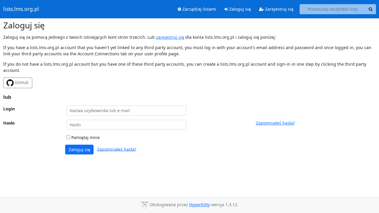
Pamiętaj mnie (85, 137)
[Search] (370, 9)
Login (9, 109)
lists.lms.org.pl (21, 9)
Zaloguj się (239, 9)
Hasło (9, 123)
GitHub (21, 82)
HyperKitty (199, 204)
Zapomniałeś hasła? (275, 123)
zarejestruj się (170, 37)
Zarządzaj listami (198, 9)
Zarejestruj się (278, 9)
